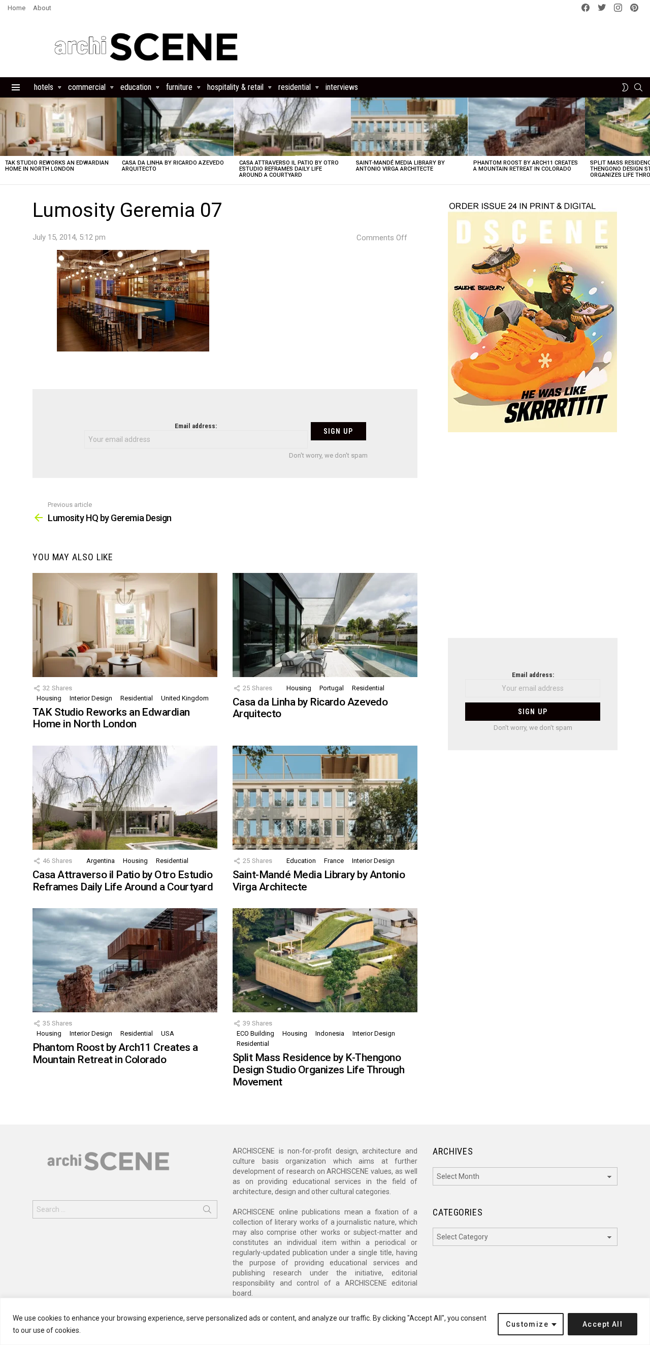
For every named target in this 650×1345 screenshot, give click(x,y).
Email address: (196, 426)
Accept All (602, 1324)
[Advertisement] (533, 541)
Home (16, 8)
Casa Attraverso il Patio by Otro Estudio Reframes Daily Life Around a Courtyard (289, 168)
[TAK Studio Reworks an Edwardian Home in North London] (58, 127)
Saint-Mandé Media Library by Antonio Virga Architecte (400, 165)
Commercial (87, 87)
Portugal (331, 688)
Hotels (43, 87)
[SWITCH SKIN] (625, 87)
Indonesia (329, 1033)
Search (207, 1211)
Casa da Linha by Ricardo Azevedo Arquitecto (173, 165)
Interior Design (91, 698)
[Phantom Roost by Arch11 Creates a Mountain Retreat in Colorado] (526, 127)
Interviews (342, 87)
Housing (49, 698)
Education (135, 87)
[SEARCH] (638, 87)
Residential (294, 87)
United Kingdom (185, 698)
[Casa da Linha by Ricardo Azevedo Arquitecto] (175, 127)
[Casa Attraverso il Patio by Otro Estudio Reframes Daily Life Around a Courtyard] (292, 127)
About (42, 8)
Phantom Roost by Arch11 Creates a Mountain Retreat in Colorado (525, 165)
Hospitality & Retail (235, 87)
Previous (5, 141)
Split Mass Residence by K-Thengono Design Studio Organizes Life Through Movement (318, 1069)
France (334, 860)
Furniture (179, 87)
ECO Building (255, 1033)
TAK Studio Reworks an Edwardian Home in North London (57, 165)
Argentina (100, 860)
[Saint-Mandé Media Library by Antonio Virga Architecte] (409, 127)
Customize (527, 1324)
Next (645, 141)
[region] (325, 1321)
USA (167, 1033)
